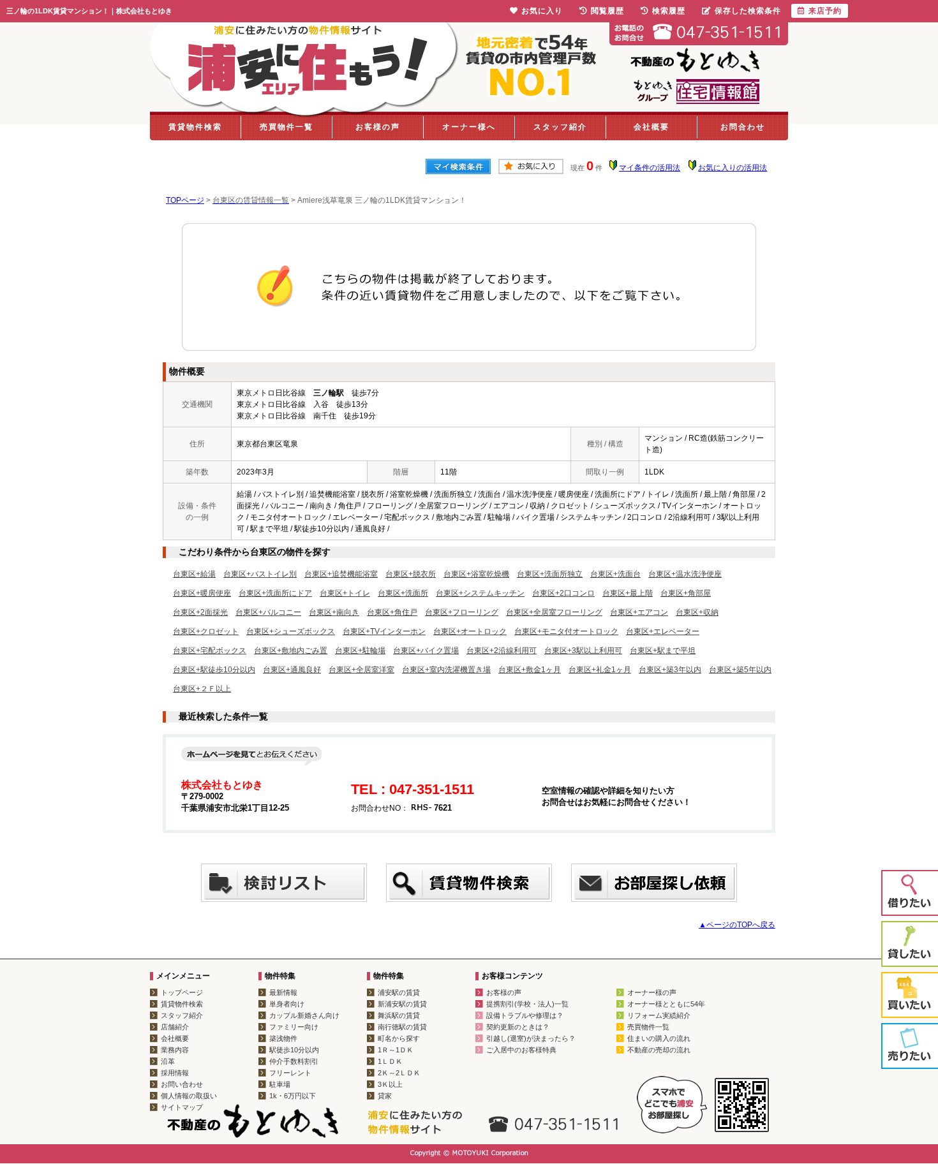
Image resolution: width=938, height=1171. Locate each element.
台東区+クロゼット (206, 631)
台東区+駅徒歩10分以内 (214, 669)
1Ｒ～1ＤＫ (395, 1050)
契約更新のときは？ (517, 1027)
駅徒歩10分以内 (294, 1050)
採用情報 (175, 1073)
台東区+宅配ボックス (209, 650)
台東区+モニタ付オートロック (566, 631)
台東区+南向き (334, 612)
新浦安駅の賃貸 (402, 1004)
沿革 (168, 1061)
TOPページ (185, 200)
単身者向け (286, 1004)
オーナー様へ (469, 126)
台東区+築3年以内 (670, 669)
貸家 (385, 1096)
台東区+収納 (697, 612)
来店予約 (825, 10)
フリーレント (290, 1073)
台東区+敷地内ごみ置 (290, 650)
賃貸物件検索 (195, 126)
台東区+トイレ (345, 593)
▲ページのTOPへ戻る (737, 924)
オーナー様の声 (651, 992)
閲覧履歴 (607, 10)
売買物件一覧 (286, 126)
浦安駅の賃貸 (399, 992)
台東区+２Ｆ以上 (202, 688)
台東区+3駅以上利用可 (583, 650)
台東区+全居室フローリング (554, 612)
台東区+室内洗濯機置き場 (446, 669)
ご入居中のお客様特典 (521, 1050)
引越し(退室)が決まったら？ (531, 1038)
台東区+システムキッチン (480, 593)
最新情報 (283, 992)
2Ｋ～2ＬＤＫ (399, 1073)
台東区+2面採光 (200, 612)
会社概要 (651, 126)
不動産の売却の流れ (658, 1050)
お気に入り (542, 10)
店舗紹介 (175, 1027)
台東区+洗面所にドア (275, 593)
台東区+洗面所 (403, 593)
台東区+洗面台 (615, 574)
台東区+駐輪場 (360, 650)
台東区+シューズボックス (290, 631)
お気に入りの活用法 (732, 167)
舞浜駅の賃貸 (399, 1015)
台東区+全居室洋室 (361, 669)
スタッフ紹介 (560, 126)
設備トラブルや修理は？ (524, 1015)
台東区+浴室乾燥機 (476, 574)
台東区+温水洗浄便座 (685, 574)
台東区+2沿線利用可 (501, 650)
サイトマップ (182, 1107)
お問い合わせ (182, 1084)
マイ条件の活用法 (649, 167)
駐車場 (279, 1084)
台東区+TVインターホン (384, 631)
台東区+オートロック (470, 631)
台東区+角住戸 (392, 612)
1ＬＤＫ (390, 1061)
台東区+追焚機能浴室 (341, 574)
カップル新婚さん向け (304, 1015)
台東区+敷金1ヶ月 (529, 669)
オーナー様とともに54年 (666, 1004)
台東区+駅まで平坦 (663, 650)
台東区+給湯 (194, 574)
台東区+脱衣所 (410, 574)
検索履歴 (668, 10)
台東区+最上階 (627, 593)
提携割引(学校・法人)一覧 (527, 1004)
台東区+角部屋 (685, 593)
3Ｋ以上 (390, 1084)
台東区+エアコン (639, 612)
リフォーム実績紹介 (658, 1015)
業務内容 (175, 1050)
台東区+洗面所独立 (550, 574)
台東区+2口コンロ (563, 593)
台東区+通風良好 (292, 669)
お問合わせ (742, 126)
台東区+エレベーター (662, 631)
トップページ (182, 992)
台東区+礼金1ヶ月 (600, 669)
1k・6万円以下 (292, 1096)
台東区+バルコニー (268, 612)
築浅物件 (283, 1038)
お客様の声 (377, 126)
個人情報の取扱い (189, 1096)
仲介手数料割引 (293, 1061)
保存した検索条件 (748, 10)
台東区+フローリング (461, 612)
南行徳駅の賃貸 (402, 1027)
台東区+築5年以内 (740, 669)
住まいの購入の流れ (658, 1038)
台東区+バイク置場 (426, 650)
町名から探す (399, 1038)
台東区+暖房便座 (202, 593)
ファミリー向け (293, 1027)
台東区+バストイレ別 (260, 574)
